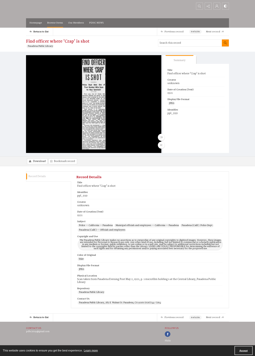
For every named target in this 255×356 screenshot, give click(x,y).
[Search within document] (225, 42)
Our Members (76, 23)
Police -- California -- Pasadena (96, 225)
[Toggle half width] (161, 145)
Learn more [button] (91, 350)
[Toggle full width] (161, 137)
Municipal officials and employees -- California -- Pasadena (147, 225)
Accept (243, 350)
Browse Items (55, 23)
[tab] (179, 59)
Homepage (35, 23)
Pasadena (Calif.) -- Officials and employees (102, 230)
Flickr (168, 341)
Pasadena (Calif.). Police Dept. (197, 225)
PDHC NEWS (96, 23)
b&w (81, 259)
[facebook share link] (167, 334)
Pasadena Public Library (40, 46)
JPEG (171, 103)
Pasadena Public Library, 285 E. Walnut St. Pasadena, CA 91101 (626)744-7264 (120, 302)
